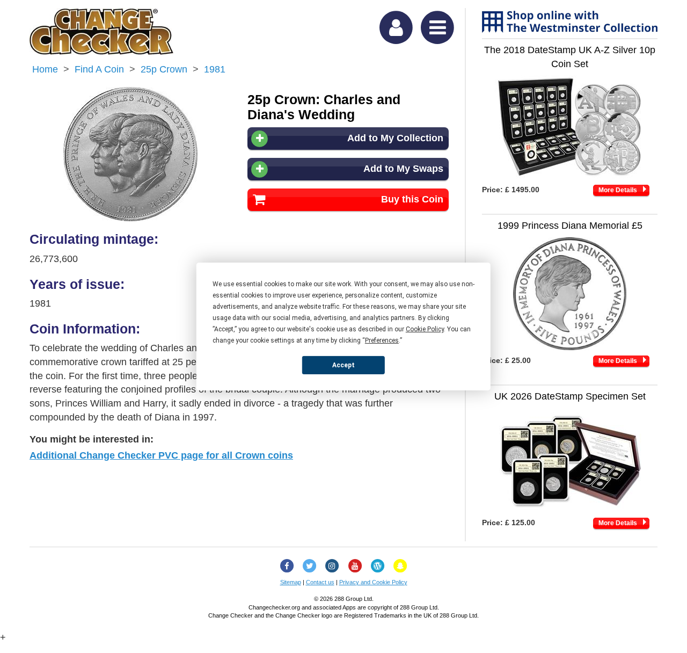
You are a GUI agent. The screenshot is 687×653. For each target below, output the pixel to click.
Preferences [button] (382, 340)
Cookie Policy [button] (425, 329)
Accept (343, 364)
